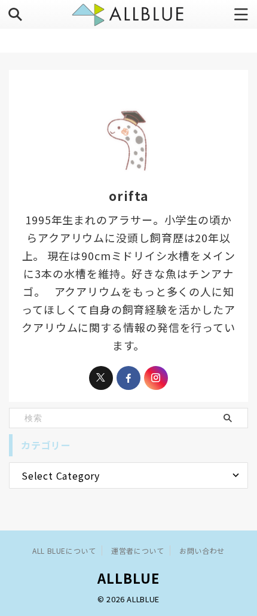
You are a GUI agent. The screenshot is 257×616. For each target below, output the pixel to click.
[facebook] (128, 378)
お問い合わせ (202, 550)
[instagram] (156, 378)
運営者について (137, 550)
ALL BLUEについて (64, 550)
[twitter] (101, 378)
